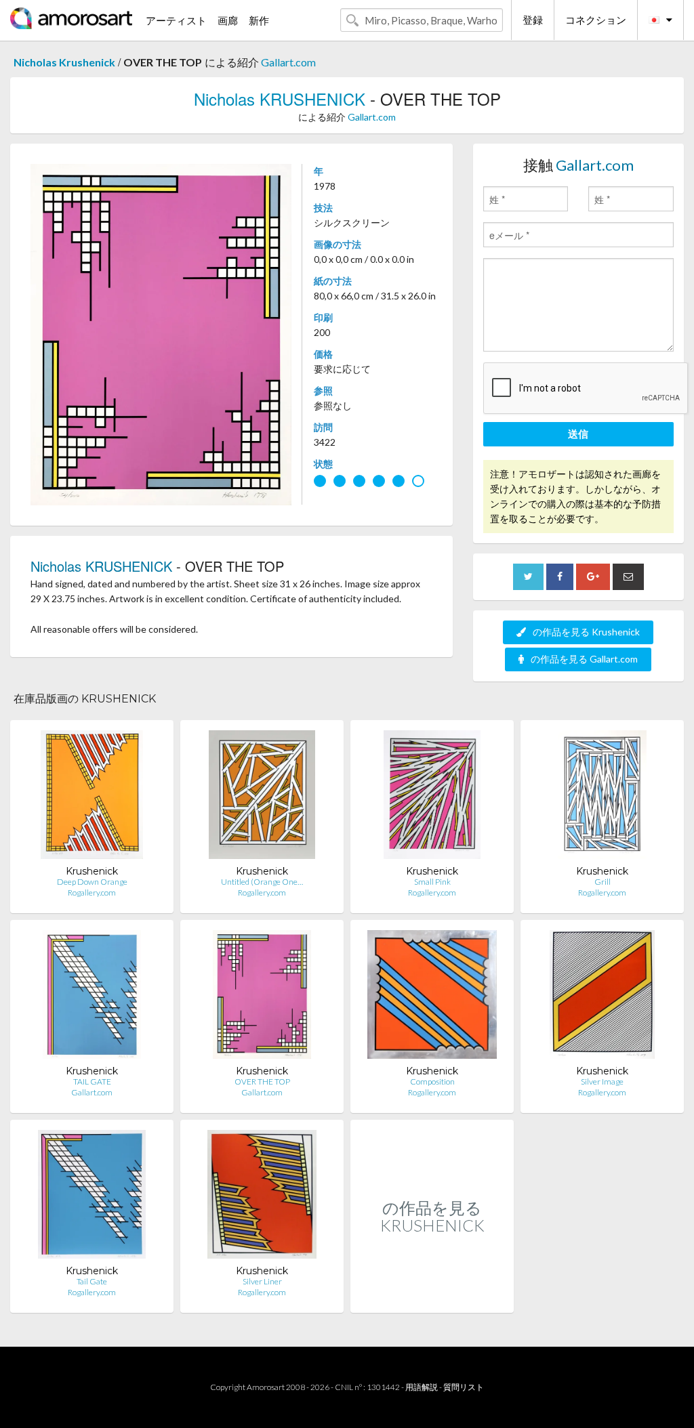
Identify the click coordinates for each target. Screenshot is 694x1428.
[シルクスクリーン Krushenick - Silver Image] (602, 997)
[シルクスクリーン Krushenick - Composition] (432, 997)
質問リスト (463, 1387)
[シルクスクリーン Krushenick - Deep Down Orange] (92, 797)
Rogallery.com (92, 892)
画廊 (228, 20)
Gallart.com (288, 62)
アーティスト (176, 20)
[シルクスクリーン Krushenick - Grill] (602, 797)
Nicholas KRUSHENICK (279, 98)
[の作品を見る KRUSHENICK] (432, 1298)
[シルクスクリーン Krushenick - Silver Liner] (262, 1197)
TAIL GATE (92, 1081)
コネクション (595, 20)
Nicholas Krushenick (64, 62)
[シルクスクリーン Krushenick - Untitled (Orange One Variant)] (262, 797)
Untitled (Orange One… (262, 882)
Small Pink (432, 882)
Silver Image (602, 1081)
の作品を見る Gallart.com (584, 659)
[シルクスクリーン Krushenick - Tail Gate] (92, 1197)
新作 (259, 20)
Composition (432, 1081)
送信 (578, 433)
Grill (602, 882)
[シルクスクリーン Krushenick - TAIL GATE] (92, 997)
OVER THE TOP (262, 1081)
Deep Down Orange (92, 882)
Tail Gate (92, 1281)
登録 (533, 20)
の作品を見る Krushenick (586, 631)
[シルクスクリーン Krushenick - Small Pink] (432, 797)
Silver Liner (262, 1281)
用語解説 (421, 1387)
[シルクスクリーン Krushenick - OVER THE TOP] (262, 997)
